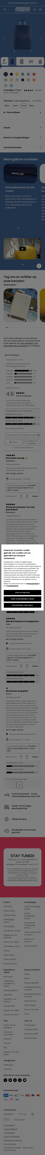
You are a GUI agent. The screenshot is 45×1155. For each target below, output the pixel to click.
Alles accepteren (22, 592)
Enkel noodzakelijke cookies (22, 599)
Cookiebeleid (12, 586)
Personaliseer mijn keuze (22, 605)
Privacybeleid (32, 584)
